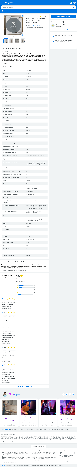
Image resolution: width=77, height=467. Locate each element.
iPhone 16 (15, 436)
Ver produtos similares (63, 16)
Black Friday (4, 436)
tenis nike (3, 439)
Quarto (13, 465)
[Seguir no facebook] (66, 394)
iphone (21, 437)
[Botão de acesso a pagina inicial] (34, 2)
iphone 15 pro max (60, 437)
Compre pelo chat (67, 453)
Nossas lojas (16, 450)
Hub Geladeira (41, 436)
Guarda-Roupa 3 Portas (42, 429)
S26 (19, 436)
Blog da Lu (4, 450)
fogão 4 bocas (50, 439)
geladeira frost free (41, 439)
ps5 (62, 436)
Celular (35, 438)
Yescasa (28, 180)
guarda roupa (32, 439)
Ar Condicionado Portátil (44, 438)
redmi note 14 (71, 438)
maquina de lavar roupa (12, 439)
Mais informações (37, 446)
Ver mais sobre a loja (63, 29)
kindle (43, 437)
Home (3, 465)
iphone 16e (3, 438)
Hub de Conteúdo (25, 436)
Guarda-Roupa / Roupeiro (22, 465)
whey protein (32, 437)
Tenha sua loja (28, 450)
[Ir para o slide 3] (13, 36)
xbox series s (10, 438)
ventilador (20, 438)
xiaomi (16, 438)
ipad (27, 439)
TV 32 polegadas (11, 441)
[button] (73, 7)
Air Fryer (66, 436)
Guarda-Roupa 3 (52, 429)
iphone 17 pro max (50, 437)
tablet (52, 438)
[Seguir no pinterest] (73, 394)
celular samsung (69, 437)
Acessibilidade (53, 450)
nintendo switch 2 (28, 438)
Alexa (66, 439)
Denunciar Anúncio (56, 46)
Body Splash (62, 438)
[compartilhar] (22, 35)
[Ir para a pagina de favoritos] (66, 3)
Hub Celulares (34, 436)
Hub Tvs (48, 436)
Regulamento (41, 450)
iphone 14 (58, 436)
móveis (8, 465)
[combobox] (38, 7)
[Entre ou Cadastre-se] (74, 2)
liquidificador (22, 439)
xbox (17, 437)
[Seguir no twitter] (63, 394)
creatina (26, 437)
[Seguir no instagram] (70, 394)
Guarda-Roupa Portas (62, 429)
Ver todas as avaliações (24, 386)
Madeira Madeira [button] (37, 25)
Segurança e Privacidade (69, 450)
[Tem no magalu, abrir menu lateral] (2, 2)
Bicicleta (57, 438)
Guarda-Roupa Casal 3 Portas (17, 429)
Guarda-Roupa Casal (30, 429)
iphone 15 (53, 436)
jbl (66, 438)
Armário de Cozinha (59, 439)
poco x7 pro (12, 437)
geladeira (6, 437)
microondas (39, 437)
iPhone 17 (10, 436)
